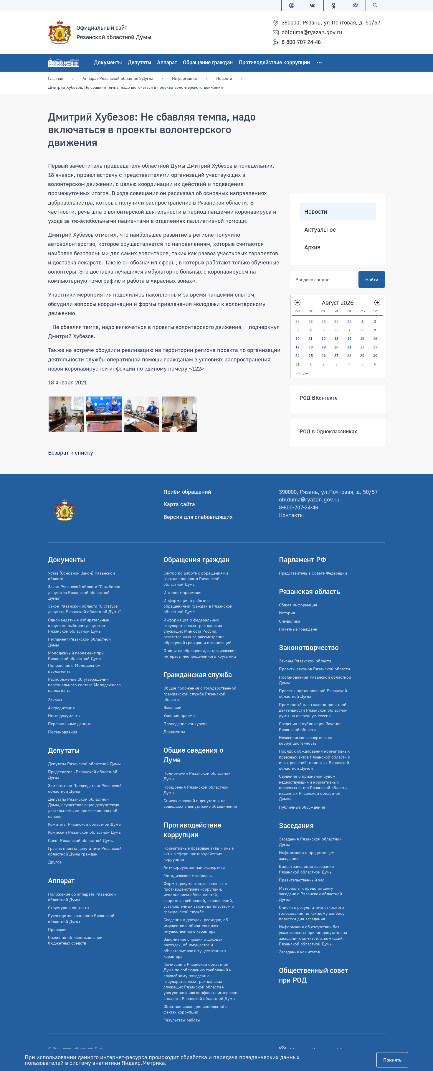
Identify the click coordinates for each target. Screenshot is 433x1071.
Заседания (296, 825)
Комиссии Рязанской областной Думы (85, 832)
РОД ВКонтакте (319, 397)
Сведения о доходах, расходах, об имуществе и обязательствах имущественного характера (195, 925)
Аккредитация (61, 707)
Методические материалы (188, 875)
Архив (312, 247)
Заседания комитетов (299, 951)
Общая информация (298, 604)
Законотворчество (309, 647)
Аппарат (167, 62)
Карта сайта (179, 504)
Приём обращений (187, 491)
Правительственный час (301, 879)
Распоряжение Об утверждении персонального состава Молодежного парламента (84, 685)
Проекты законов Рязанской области (314, 668)
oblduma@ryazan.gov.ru (312, 32)
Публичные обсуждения (302, 807)
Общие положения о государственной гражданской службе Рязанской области (199, 693)
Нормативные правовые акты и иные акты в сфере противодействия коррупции (198, 853)
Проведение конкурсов (185, 723)
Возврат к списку (70, 452)
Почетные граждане (298, 628)
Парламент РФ (302, 559)
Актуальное (320, 229)
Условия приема (179, 715)
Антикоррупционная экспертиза (194, 867)
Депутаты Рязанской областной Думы (84, 763)
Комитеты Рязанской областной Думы (84, 824)
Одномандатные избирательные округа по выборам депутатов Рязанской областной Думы (78, 625)
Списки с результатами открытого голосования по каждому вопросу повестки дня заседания (311, 913)
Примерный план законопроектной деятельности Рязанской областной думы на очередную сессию (313, 710)
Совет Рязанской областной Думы (81, 840)
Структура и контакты (68, 907)
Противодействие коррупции (274, 62)
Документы (108, 62)
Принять (392, 1060)
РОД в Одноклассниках (328, 431)
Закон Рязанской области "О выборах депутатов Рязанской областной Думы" (84, 592)
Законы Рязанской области (305, 660)
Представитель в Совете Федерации (313, 572)
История (287, 612)
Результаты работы (181, 1019)
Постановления (62, 731)
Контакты (291, 514)
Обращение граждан (208, 62)
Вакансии (172, 707)
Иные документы (64, 715)
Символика (289, 620)
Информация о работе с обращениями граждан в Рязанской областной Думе (197, 606)
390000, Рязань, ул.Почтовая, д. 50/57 (331, 22)
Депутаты (139, 62)
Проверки (57, 929)
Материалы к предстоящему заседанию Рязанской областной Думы (310, 894)
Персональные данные (69, 723)
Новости (315, 211)
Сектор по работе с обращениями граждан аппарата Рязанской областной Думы (195, 578)
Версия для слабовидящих (198, 516)
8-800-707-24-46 (301, 41)
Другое (55, 861)
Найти (371, 279)
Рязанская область (309, 591)
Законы (55, 699)
